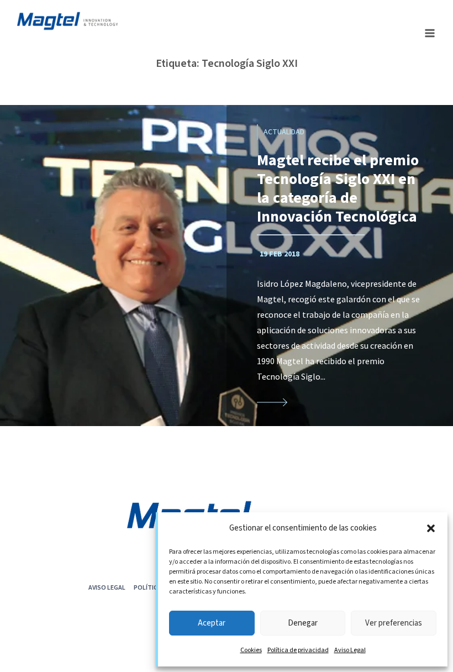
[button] (430, 528)
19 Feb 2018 (279, 254)
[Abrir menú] (429, 32)
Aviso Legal (350, 650)
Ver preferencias (393, 623)
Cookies (251, 650)
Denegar (303, 623)
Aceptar (211, 623)
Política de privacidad (298, 650)
